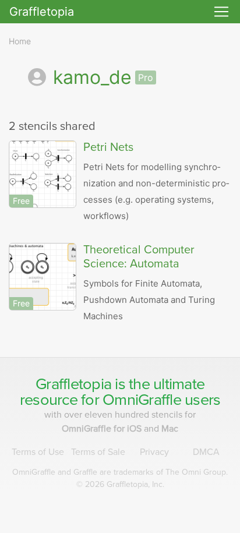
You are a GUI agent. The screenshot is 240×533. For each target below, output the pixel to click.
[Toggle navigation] (221, 11)
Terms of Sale (98, 452)
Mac (169, 429)
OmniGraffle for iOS (103, 429)
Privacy (154, 452)
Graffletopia (41, 12)
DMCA (206, 452)
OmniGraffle (142, 400)
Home (20, 41)
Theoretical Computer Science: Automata (139, 257)
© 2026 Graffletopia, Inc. (120, 484)
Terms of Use (38, 452)
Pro (145, 77)
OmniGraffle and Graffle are (120, 472)
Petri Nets (108, 147)
